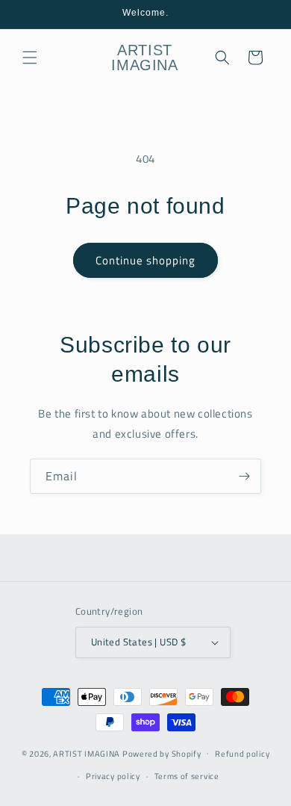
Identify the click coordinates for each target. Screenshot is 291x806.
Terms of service (186, 776)
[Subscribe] (244, 476)
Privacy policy (113, 776)
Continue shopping (145, 260)
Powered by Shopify (161, 753)
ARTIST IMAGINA (86, 753)
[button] (29, 57)
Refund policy (242, 754)
